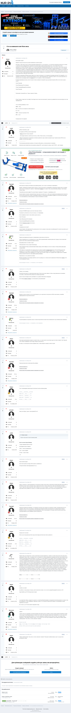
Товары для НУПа (20, 5)
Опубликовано (21, 58)
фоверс (41, 188)
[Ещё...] (67, 58)
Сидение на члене (26, 222)
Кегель (21, 133)
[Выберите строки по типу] (50, 123)
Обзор (14, 5)
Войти (4, 35)
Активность (9, 5)
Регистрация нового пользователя (19, 672)
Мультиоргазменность (23, 200)
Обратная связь (39, 708)
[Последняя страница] (9, 123)
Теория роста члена (23, 368)
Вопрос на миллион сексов (7, 696)
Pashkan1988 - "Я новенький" (11, 700)
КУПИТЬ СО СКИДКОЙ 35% (36, 166)
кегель (63, 257)
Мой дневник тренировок (12, 203)
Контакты (27, 5)
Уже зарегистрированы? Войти (55, 2)
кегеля (32, 77)
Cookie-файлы (45, 708)
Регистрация (66, 2)
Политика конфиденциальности (29, 708)
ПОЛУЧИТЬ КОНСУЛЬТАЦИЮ (52, 166)
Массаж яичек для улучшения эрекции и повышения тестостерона (31, 203)
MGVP (59, 160)
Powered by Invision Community (35, 711)
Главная (3, 5)
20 (25, 700)
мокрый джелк (49, 249)
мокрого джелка (27, 278)
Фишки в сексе (4, 692)
